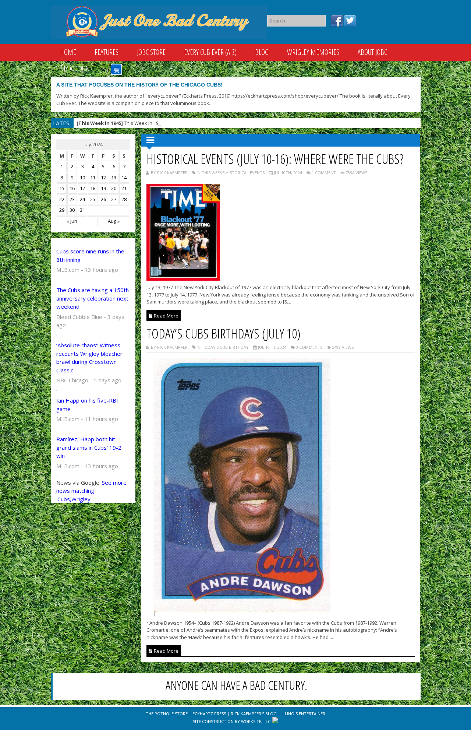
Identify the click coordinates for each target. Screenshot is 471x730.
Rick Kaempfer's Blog (254, 713)
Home (68, 52)
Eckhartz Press (209, 713)
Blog (262, 52)
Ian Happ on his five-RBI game (87, 405)
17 (82, 188)
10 (82, 177)
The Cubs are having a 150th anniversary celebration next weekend (92, 298)
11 (92, 177)
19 (103, 188)
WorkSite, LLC (255, 721)
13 (113, 177)
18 (92, 188)
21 (124, 188)
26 (103, 199)
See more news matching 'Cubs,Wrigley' (91, 491)
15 (61, 188)
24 (82, 199)
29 (61, 210)
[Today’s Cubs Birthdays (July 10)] (238, 613)
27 (113, 199)
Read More (165, 315)
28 (124, 199)
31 (82, 210)
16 (72, 188)
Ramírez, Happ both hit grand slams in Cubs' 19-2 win (88, 447)
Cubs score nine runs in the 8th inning (90, 255)
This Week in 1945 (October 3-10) (136, 123)
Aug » (114, 221)
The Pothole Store (167, 713)
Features (106, 52)
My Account (76, 69)
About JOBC (372, 52)
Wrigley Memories (313, 52)
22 (61, 199)
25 (92, 199)
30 (72, 210)
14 (124, 177)
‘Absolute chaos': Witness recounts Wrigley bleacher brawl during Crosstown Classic (89, 357)
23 (72, 199)
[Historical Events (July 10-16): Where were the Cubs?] (183, 278)
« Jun (72, 221)
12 (103, 177)
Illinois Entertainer (303, 713)
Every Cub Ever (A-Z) (210, 52)
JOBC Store (151, 52)
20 (113, 188)
